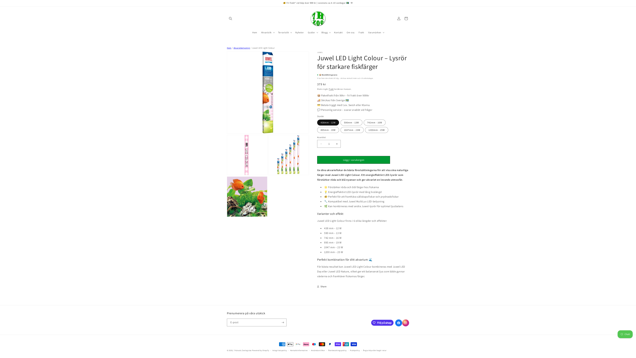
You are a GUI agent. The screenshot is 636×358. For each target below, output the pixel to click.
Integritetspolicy (279, 350)
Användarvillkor (318, 350)
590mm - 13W (351, 122)
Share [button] (323, 286)
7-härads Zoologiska (243, 350)
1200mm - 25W (377, 129)
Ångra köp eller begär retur (375, 350)
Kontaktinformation (299, 350)
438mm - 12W (328, 122)
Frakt (331, 89)
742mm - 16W (374, 122)
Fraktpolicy (355, 350)
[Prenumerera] (282, 322)
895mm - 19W (328, 129)
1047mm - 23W (352, 129)
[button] (230, 18)
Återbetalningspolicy (337, 350)
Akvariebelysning (242, 48)
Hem (229, 48)
